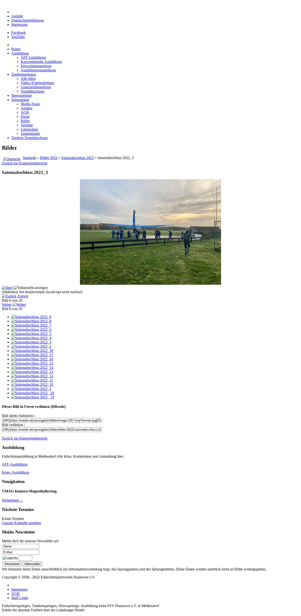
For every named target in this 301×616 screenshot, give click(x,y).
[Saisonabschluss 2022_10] (32, 384)
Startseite (29, 158)
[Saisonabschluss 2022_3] (31, 342)
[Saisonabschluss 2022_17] (32, 355)
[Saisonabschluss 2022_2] (31, 346)
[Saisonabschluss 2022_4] (31, 338)
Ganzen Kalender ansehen (21, 523)
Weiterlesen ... (12, 500)
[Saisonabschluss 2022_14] (32, 368)
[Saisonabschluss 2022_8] (31, 321)
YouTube (18, 37)
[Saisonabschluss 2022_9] (31, 317)
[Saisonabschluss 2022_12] (32, 376)
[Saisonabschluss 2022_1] (31, 389)
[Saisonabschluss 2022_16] (32, 359)
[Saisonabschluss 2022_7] (31, 325)
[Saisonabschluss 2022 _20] (32, 393)
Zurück (22, 296)
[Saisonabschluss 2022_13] (32, 372)
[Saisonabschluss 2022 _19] (32, 397)
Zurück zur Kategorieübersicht (24, 163)
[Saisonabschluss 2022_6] (31, 329)
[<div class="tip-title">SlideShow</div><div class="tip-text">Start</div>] (7, 288)
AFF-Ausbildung (15, 464)
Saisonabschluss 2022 (77, 158)
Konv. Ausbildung (15, 472)
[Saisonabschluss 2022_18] (32, 351)
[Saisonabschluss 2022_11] (32, 380)
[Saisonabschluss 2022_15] (32, 363)
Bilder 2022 (49, 158)
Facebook (18, 33)
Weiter (7, 305)
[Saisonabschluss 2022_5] (31, 334)
